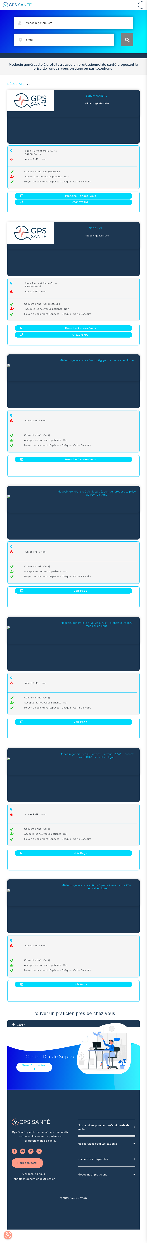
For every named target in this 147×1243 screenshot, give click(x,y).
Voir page (80, 590)
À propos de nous (33, 1173)
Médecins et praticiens (106, 1174)
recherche (127, 39)
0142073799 (80, 202)
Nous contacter (27, 1162)
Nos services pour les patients (106, 1143)
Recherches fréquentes (106, 1159)
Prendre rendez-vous (80, 196)
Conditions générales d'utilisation (33, 1178)
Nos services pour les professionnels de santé (106, 1127)
